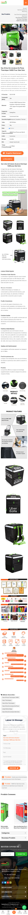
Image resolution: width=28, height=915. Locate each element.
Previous (2, 811)
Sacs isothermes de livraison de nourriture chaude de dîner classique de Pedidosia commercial (13, 827)
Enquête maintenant (13, 153)
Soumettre (21, 854)
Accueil (24, 8)
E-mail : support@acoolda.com (11, 877)
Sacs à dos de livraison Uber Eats (10, 711)
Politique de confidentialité (8, 907)
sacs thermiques (6, 700)
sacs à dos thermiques (8, 703)
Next (25, 811)
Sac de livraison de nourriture (22, 10)
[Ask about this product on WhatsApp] (24, 907)
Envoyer (13, 768)
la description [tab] (7, 159)
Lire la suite (14, 814)
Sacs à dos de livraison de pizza (10, 706)
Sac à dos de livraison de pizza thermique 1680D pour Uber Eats (11, 739)
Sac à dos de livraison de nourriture (20, 15)
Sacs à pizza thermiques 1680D (10, 697)
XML (22, 905)
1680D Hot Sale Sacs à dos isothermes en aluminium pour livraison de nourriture (13, 785)
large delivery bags (7, 709)
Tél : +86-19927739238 (10, 874)
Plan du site (15, 905)
